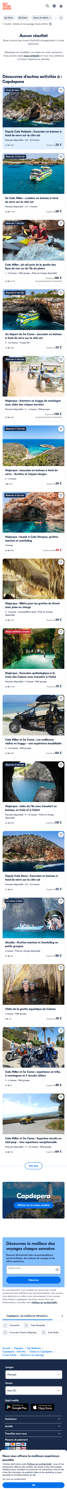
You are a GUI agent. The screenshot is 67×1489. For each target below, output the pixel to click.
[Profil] (61, 6)
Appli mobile (12, 1400)
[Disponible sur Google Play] (16, 1407)
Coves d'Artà (9, 1355)
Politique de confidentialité (44, 1302)
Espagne (18, 1348)
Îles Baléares (34, 1348)
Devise (8, 1383)
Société (9, 1426)
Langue (9, 1367)
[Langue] (54, 5)
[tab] (27, 1316)
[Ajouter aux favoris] (61, 90)
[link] (33, 118)
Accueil (6, 1348)
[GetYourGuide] (6, 6)
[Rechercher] (47, 5)
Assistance (11, 1419)
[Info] (50, 24)
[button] (33, 118)
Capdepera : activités (13, 1351)
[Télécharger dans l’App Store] (42, 1407)
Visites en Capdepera (40, 1351)
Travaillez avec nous (16, 1433)
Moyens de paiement (16, 1439)
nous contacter (32, 55)
